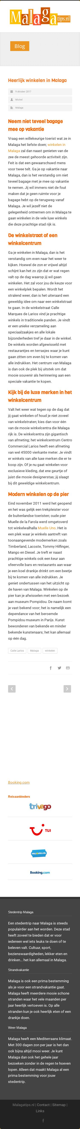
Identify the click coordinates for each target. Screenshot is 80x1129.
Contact (43, 1105)
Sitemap (59, 1105)
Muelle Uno (47, 528)
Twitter (59, 668)
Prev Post (12, 689)
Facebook (51, 668)
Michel (19, 99)
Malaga (19, 107)
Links (40, 1111)
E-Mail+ (68, 668)
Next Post (67, 689)
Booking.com (19, 782)
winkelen (50, 650)
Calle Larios (17, 650)
